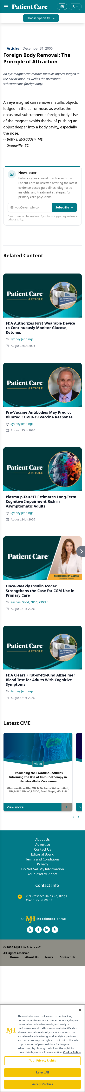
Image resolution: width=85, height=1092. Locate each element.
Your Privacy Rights (43, 874)
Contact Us (42, 849)
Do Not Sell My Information (42, 869)
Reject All (42, 1072)
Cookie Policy (72, 1052)
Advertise (42, 844)
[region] (42, 1048)
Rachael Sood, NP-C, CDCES (29, 602)
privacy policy (15, 219)
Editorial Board (42, 854)
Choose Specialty (38, 18)
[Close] (80, 1010)
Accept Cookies (42, 1084)
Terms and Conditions (42, 859)
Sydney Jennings (22, 339)
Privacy (42, 864)
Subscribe (62, 207)
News (49, 957)
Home (14, 957)
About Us (42, 839)
